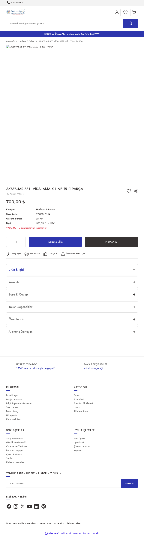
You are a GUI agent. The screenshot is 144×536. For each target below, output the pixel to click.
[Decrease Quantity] (9, 242)
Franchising (12, 411)
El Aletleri (79, 399)
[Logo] (16, 12)
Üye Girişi (79, 442)
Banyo (77, 395)
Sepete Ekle (55, 242)
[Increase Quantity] (23, 242)
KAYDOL (129, 483)
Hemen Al (111, 242)
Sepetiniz (78, 450)
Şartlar (9, 458)
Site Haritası (12, 407)
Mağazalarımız (14, 399)
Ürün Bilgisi (16, 270)
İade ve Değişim (14, 450)
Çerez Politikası (14, 454)
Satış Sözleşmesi (14, 438)
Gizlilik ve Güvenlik (16, 442)
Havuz (77, 407)
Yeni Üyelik (79, 438)
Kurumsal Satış (13, 419)
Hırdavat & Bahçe (45, 209)
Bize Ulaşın (12, 395)
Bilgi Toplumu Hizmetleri (19, 403)
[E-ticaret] (71, 533)
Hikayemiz (11, 415)
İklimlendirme (81, 411)
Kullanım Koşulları (15, 462)
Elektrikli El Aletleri (83, 403)
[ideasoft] (52, 533)
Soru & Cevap (18, 294)
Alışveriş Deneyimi (21, 331)
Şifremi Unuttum (82, 446)
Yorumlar (15, 282)
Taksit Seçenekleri (21, 307)
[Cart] (134, 12)
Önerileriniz (17, 319)
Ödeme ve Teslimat (16, 446)
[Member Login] (117, 12)
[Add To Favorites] (129, 191)
